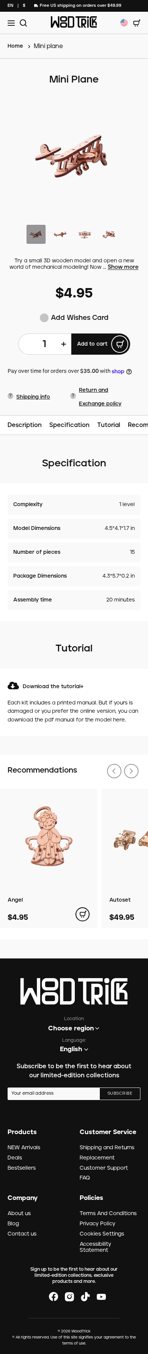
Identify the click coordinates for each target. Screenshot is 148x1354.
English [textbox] (71, 1049)
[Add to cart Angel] (83, 914)
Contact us (22, 1234)
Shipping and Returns (107, 1147)
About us (19, 1213)
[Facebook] (53, 1296)
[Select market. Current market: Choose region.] (124, 22)
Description (25, 425)
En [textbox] (10, 5)
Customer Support (104, 1168)
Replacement (97, 1158)
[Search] (22, 22)
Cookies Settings (102, 1234)
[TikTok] (85, 1296)
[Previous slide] (114, 771)
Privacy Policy (97, 1223)
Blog (13, 1223)
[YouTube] (101, 1296)
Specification (69, 425)
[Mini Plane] (74, 156)
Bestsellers (22, 1168)
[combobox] (10, 6)
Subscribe (119, 1093)
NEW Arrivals (24, 1147)
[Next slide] (131, 771)
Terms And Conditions (108, 1213)
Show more (123, 267)
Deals (15, 1158)
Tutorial (108, 425)
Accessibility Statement (95, 1247)
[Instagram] (69, 1296)
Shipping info (33, 397)
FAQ (85, 1178)
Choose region (71, 1028)
